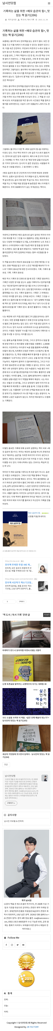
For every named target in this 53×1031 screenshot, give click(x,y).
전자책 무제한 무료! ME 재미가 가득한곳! (18, 565)
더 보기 (46, 615)
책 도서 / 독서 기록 (27, 20)
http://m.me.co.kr (12, 561)
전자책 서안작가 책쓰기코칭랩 (18, 582)
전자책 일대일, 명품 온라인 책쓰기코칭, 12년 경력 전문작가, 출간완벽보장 (18, 587)
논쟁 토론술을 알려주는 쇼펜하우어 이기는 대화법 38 (24, 684)
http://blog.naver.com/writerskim (19, 579)
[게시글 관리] (13, 601)
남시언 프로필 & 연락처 (14, 821)
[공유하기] (10, 601)
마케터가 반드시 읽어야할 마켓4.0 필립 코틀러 (21, 650)
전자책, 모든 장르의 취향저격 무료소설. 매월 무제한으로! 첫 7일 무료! (18, 569)
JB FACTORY (33, 1027)
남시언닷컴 (10, 776)
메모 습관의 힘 (34, 513)
